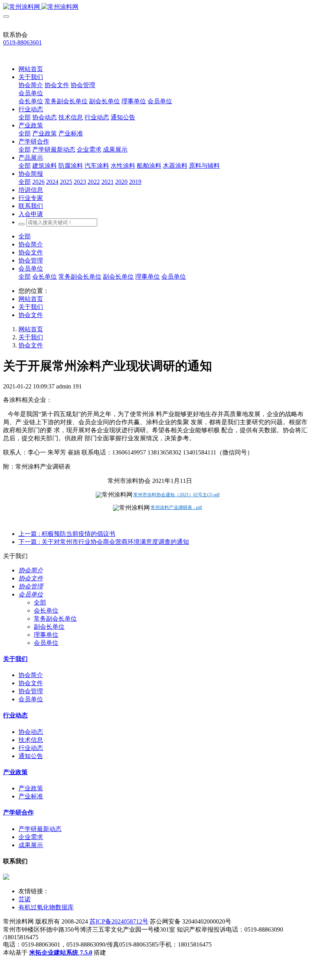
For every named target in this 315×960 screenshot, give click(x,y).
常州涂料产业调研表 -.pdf (176, 507)
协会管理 (30, 260)
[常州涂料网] (157, 7)
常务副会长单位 (79, 276)
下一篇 (103, 542)
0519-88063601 (22, 42)
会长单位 (44, 276)
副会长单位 (118, 276)
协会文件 (30, 252)
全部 (24, 117)
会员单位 (30, 268)
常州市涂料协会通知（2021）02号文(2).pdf (176, 494)
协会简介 (30, 244)
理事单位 (147, 276)
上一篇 (66, 533)
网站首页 (30, 69)
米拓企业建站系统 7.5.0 (60, 952)
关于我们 (30, 307)
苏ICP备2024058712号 (119, 921)
